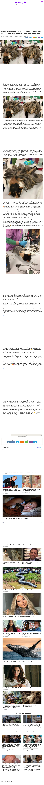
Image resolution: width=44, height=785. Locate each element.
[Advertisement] (22, 19)
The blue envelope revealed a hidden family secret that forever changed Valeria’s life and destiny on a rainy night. (11, 746)
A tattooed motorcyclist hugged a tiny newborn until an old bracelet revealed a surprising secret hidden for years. (32, 765)
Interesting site (20, 2)
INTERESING (19, 36)
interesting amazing (16, 435)
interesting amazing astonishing (28, 435)
